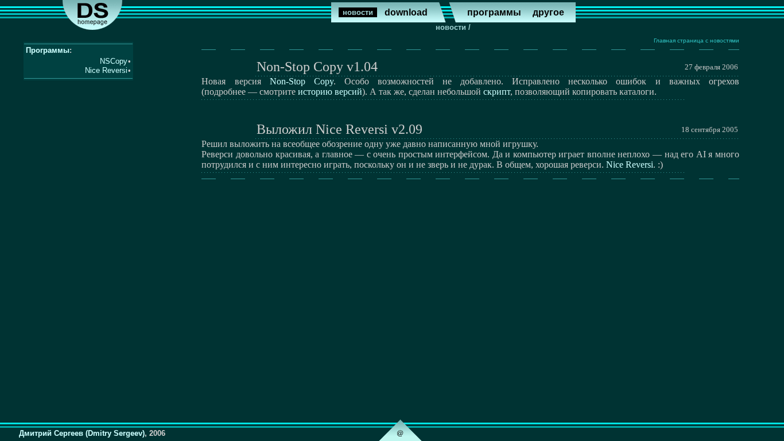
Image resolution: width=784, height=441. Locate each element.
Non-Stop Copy (301, 81)
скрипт (496, 91)
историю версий (330, 91)
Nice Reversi (629, 164)
